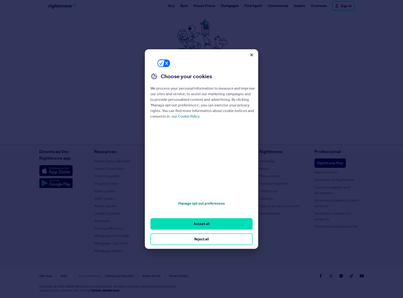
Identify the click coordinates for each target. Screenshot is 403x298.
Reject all (201, 239)
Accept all (202, 224)
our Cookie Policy (186, 116)
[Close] (252, 55)
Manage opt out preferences (201, 203)
